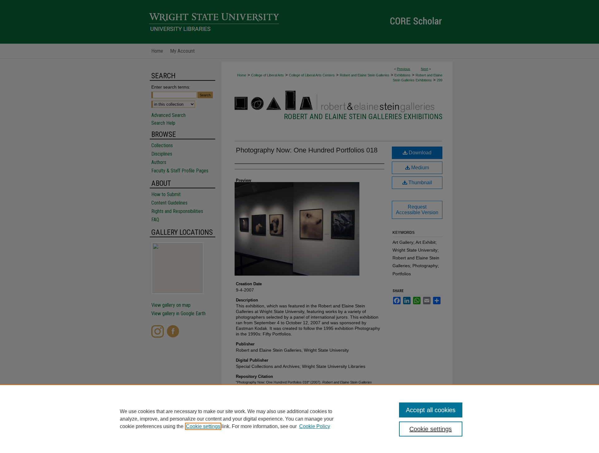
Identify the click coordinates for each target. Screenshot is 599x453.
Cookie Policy (314, 426)
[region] (299, 418)
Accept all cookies (430, 410)
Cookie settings (203, 426)
